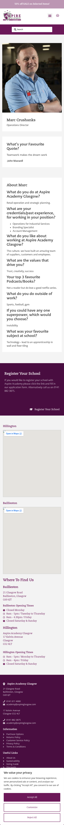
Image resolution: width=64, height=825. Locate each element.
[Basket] (57, 15)
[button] (49, 15)
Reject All (32, 818)
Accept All (32, 797)
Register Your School (47, 409)
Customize (32, 807)
